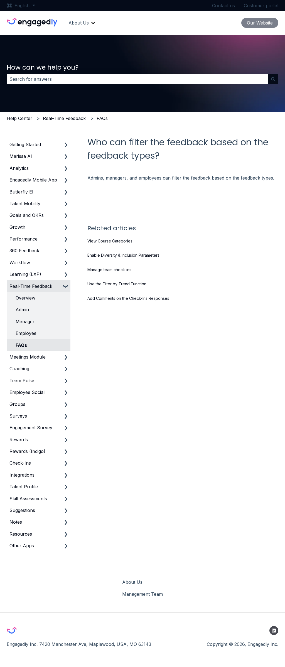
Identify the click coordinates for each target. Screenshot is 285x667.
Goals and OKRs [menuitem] (26, 215)
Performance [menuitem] (23, 239)
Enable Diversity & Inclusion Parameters (123, 255)
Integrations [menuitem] (22, 475)
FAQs (102, 118)
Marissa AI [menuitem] (20, 156)
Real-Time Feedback (64, 118)
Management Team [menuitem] (142, 594)
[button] (66, 145)
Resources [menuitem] (20, 534)
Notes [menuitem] (15, 522)
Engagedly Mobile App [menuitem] (33, 180)
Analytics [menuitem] (19, 168)
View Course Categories (109, 241)
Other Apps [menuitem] (21, 545)
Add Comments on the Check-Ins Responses (128, 298)
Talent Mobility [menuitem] (24, 203)
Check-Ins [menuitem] (20, 463)
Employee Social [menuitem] (27, 392)
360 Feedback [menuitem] (24, 250)
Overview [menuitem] (25, 298)
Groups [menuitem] (17, 404)
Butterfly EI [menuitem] (21, 192)
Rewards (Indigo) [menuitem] (27, 451)
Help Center (19, 118)
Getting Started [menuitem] (25, 144)
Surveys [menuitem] (18, 416)
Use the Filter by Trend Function (116, 283)
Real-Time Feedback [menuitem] (30, 286)
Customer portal (261, 5)
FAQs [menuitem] (21, 345)
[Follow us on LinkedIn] (273, 630)
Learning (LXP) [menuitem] (25, 274)
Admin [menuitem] (22, 309)
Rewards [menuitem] (18, 439)
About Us (78, 23)
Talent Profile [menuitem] (23, 486)
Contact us (223, 5)
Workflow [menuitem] (19, 262)
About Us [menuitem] (132, 582)
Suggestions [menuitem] (22, 510)
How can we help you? (42, 67)
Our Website (260, 23)
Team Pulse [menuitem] (21, 380)
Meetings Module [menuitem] (27, 357)
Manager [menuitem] (25, 321)
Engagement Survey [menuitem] (30, 427)
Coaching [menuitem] (19, 368)
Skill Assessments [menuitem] (28, 498)
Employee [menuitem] (26, 333)
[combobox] (137, 79)
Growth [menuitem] (17, 227)
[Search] (273, 79)
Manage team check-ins (109, 269)
